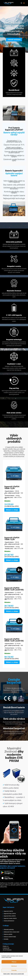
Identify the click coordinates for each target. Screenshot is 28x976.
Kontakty (6, 939)
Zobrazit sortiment (14, 39)
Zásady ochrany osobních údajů (17, 973)
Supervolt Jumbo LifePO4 (10, 918)
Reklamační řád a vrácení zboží (11, 932)
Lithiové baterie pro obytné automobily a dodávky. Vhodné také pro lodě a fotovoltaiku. (14, 28)
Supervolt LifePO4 (8, 911)
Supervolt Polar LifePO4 (10, 913)
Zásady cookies (6, 973)
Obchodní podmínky (9, 929)
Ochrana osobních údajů (10, 936)
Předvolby (14, 970)
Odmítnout (14, 966)
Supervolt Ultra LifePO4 (10, 916)
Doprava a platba (8, 934)
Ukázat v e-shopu (12, 510)
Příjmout (14, 962)
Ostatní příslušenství (9, 920)
